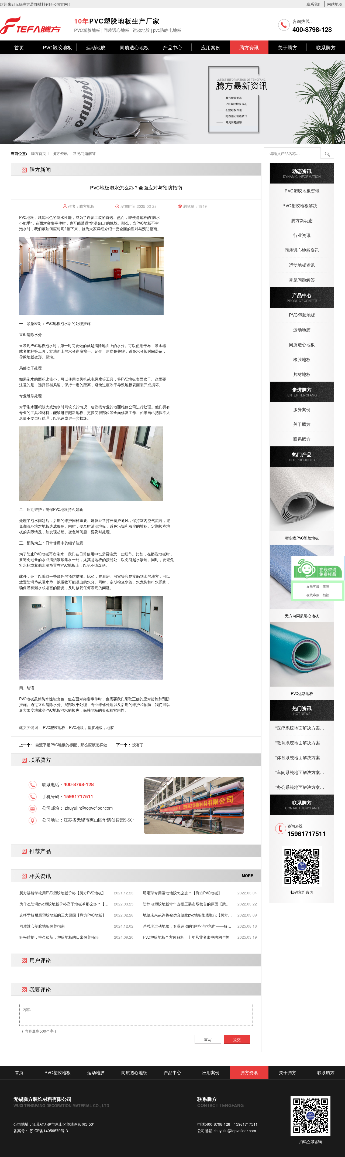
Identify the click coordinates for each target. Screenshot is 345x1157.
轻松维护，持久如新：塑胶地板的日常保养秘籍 (59, 937)
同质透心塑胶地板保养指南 (42, 926)
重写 (208, 1039)
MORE (247, 875)
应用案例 (210, 47)
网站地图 (334, 4)
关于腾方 (287, 47)
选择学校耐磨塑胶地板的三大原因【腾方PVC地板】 (62, 915)
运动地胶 (96, 47)
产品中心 (172, 47)
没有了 (138, 744)
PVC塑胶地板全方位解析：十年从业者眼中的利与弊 (186, 937)
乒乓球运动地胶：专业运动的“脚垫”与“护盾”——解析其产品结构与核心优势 (187, 926)
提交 (237, 1039)
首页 (19, 47)
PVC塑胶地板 (57, 47)
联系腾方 (326, 47)
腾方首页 (38, 153)
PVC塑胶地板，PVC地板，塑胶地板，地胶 (78, 727)
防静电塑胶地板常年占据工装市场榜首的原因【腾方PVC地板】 (186, 904)
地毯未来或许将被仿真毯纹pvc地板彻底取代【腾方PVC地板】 (185, 915)
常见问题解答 (84, 153)
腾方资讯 (249, 47)
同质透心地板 (134, 47)
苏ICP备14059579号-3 (48, 1130)
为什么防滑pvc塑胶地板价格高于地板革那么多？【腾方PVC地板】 (63, 904)
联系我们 (314, 4)
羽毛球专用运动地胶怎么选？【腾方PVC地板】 (182, 892)
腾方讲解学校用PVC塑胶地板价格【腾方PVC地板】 (62, 892)
